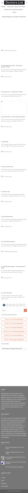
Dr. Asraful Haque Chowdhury (8, 241)
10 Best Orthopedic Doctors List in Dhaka (14, 452)
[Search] (26, 2)
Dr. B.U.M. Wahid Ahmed (7, 216)
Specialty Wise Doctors (16, 6)
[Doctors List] (14, 3)
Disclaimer (4, 483)
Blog (14, 12)
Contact (3, 477)
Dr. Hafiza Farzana (5, 191)
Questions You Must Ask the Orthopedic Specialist (16, 462)
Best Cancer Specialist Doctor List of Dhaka (15, 447)
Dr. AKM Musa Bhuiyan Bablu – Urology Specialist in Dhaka (13, 267)
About (2, 480)
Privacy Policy (4, 486)
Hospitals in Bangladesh (13, 9)
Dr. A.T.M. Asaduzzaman (6, 292)
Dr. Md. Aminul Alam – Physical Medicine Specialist (13, 116)
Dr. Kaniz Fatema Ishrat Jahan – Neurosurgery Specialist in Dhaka (11, 66)
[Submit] (25, 310)
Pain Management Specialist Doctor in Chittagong (15, 457)
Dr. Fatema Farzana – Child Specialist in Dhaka (12, 91)
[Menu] (2, 2)
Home (3, 6)
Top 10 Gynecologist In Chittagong (14, 467)
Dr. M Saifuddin (4, 141)
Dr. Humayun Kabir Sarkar (7, 166)
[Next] (24, 305)
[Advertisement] (14, 35)
